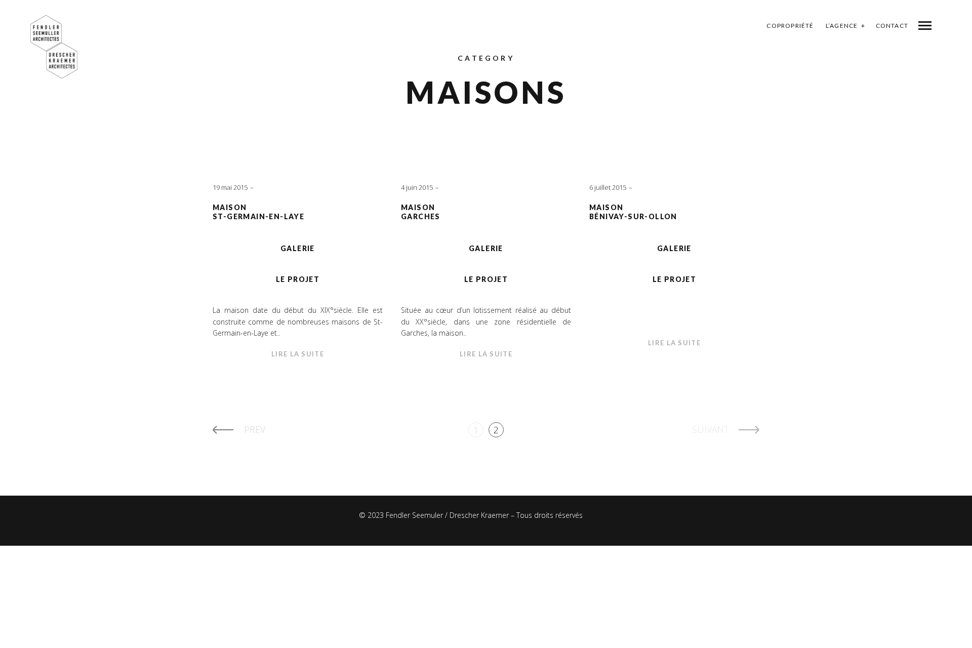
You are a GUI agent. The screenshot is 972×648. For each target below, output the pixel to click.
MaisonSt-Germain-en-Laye (258, 212)
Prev (254, 429)
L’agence (842, 25)
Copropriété (790, 25)
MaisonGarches (420, 212)
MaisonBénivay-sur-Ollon (633, 212)
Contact (892, 25)
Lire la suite (297, 354)
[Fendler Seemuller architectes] (53, 46)
